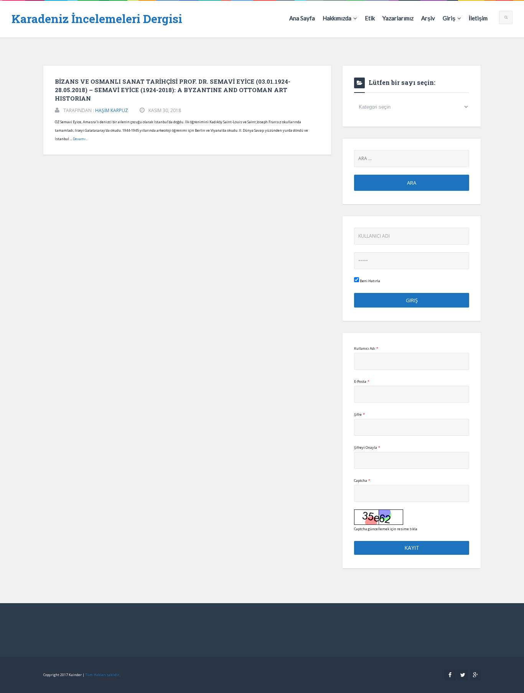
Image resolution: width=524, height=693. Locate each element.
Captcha (362, 480)
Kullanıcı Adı (366, 348)
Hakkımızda (337, 18)
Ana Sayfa (302, 18)
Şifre (359, 414)
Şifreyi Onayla (367, 447)
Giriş (449, 18)
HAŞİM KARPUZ (111, 110)
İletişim (478, 18)
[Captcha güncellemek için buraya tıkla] (378, 517)
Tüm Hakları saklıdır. (102, 674)
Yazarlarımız (398, 18)
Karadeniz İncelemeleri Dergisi (97, 18)
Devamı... (80, 138)
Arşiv (428, 18)
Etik (370, 18)
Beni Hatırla (369, 280)
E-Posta (361, 381)
